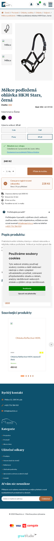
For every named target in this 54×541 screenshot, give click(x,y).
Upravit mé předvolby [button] (27, 293)
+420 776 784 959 (13, 226)
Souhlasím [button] (27, 288)
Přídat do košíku (40, 171)
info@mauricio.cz (25, 223)
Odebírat (46, 498)
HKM (10, 105)
